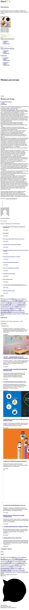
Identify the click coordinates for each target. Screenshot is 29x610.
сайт (19, 310)
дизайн (16, 306)
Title (25, 298)
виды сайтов (12, 306)
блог (14, 302)
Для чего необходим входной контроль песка (11, 262)
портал (20, 308)
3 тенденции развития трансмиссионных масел (14, 381)
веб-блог (20, 302)
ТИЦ (6, 302)
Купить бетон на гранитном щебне (9, 273)
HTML (10, 557)
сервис (23, 310)
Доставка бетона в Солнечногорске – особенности (11, 256)
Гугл (13, 301)
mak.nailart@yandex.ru (7, 101)
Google (7, 557)
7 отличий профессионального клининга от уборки (15, 526)
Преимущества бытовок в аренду (9, 290)
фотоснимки (25, 313)
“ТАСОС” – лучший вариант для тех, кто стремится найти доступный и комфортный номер (15, 357)
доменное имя (22, 306)
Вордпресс (9, 301)
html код (13, 299)
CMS (2, 298)
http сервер (19, 557)
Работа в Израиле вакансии (8, 279)
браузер (16, 302)
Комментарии (4, 104)
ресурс (16, 310)
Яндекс (10, 303)
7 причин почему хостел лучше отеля (12, 537)
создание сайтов (6, 312)
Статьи (3, 103)
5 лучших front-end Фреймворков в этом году (14, 505)
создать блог (14, 312)
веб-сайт (8, 305)
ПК (4, 302)
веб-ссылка (14, 304)
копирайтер (7, 308)
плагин (11, 308)
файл (21, 313)
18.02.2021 (5, 334)
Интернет (19, 301)
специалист (14, 313)
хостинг (2, 315)
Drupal (4, 298)
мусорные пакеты (11, 110)
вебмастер (21, 304)
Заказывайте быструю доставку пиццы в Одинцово (12, 244)
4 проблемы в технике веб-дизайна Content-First (15, 461)
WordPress (4, 301)
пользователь (16, 308)
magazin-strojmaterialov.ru (11, 198)
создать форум (8, 313)
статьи (18, 313)
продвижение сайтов (7, 310)
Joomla (22, 298)
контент (2, 308)
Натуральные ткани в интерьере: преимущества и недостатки (13, 238)
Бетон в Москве (6, 233)
